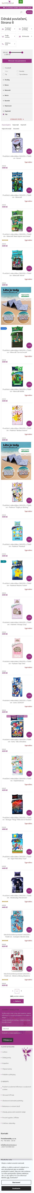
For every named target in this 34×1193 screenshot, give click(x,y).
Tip (6, 74)
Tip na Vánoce (23, 74)
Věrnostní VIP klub (8, 1095)
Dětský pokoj (6, 1058)
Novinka (21, 71)
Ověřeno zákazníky (8, 1123)
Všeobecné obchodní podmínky (12, 1101)
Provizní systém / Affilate (10, 1118)
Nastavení (16, 1182)
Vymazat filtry (16, 119)
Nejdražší (23, 125)
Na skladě (8, 68)
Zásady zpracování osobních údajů (14, 1112)
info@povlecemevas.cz (9, 1145)
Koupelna (5, 1063)
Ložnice (4, 1052)
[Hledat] (21, 12)
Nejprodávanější (6, 129)
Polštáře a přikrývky (8, 1074)
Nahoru (18, 1001)
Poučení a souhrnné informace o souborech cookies (16, 1088)
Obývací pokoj (7, 1069)
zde (8, 1178)
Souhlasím (16, 1188)
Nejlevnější (16, 125)
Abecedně (16, 129)
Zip (6, 114)
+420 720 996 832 (7, 1147)
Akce (6, 71)
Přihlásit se (7, 1040)
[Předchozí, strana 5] (17, 991)
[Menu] (29, 12)
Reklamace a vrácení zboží (11, 1106)
